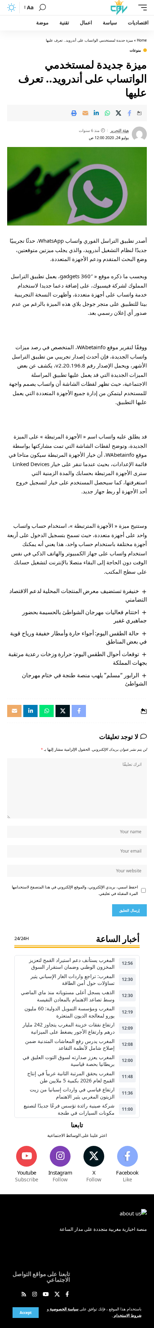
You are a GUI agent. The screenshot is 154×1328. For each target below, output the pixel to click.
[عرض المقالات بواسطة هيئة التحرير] (139, 134)
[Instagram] (60, 1165)
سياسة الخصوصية (63, 1309)
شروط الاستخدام (127, 1315)
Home (142, 40)
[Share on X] (119, 113)
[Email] (85, 113)
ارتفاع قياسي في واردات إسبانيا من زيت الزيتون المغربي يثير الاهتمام (72, 1093)
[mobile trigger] (141, 7)
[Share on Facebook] (130, 113)
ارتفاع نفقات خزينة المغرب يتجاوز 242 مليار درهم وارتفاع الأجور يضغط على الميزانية (69, 1028)
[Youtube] (27, 1165)
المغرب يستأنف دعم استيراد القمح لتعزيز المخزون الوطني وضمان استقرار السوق (72, 964)
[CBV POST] (119, 7)
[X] (94, 1165)
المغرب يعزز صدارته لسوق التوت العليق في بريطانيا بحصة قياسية (69, 1061)
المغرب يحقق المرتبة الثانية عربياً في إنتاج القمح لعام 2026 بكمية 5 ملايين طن (71, 1077)
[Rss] (24, 1295)
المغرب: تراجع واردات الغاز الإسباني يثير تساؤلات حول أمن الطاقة (72, 980)
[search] (42, 7)
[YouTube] (46, 1295)
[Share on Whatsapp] (107, 113)
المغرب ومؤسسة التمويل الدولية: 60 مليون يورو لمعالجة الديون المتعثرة (69, 1012)
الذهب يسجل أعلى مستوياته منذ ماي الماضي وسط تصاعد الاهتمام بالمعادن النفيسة (68, 996)
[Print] (74, 113)
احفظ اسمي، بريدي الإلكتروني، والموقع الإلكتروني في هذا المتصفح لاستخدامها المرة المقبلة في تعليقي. (75, 890)
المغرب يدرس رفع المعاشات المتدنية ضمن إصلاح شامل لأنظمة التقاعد (70, 1045)
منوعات (135, 50)
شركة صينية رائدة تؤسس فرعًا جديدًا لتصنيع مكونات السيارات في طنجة (69, 1109)
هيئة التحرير (119, 130)
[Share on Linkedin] (96, 113)
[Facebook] (127, 1165)
